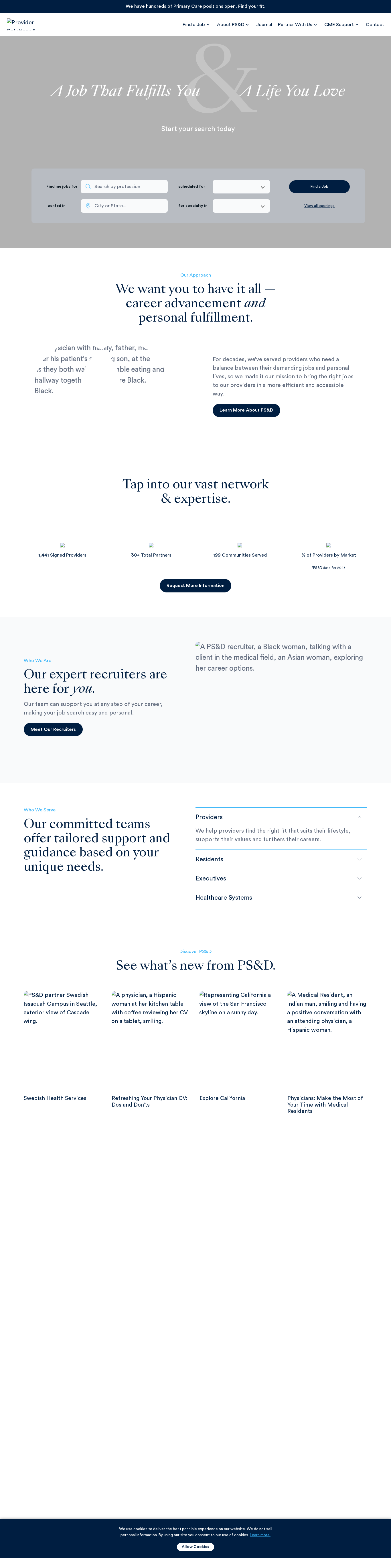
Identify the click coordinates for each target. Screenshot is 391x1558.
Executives (211, 878)
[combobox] (124, 186)
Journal (264, 24)
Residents (209, 859)
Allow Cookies (195, 1547)
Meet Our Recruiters (53, 729)
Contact (375, 24)
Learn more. (260, 1535)
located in (56, 206)
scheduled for (191, 187)
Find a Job (194, 24)
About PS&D (230, 24)
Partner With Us (295, 24)
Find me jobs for (62, 187)
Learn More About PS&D (246, 410)
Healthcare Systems (224, 898)
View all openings (319, 206)
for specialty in (193, 206)
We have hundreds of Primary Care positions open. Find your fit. (196, 6)
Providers (209, 817)
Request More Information (195, 585)
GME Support (339, 24)
